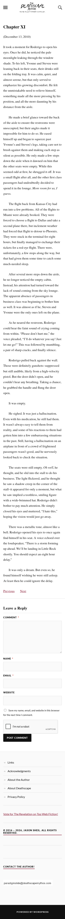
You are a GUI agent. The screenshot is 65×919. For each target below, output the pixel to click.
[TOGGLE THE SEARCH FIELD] (59, 7)
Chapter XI (14, 26)
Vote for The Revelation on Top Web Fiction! (30, 814)
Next (23, 591)
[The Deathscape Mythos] (32, 7)
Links (11, 762)
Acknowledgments (19, 771)
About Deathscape (19, 788)
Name (8, 658)
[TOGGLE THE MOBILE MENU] (5, 7)
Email (8, 675)
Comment (11, 617)
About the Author (19, 779)
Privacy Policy (16, 796)
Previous (9, 591)
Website (9, 692)
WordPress (41, 912)
